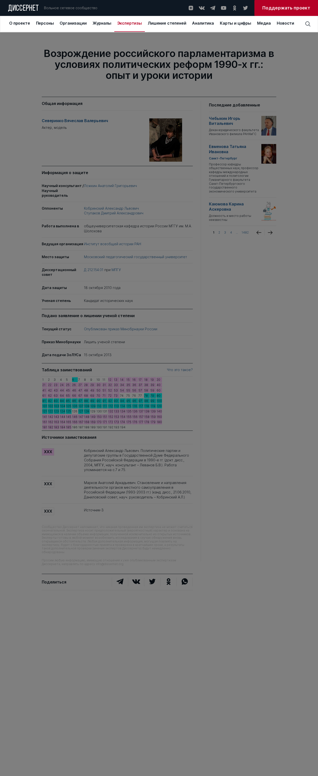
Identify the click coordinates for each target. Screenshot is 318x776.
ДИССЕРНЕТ (23, 8)
